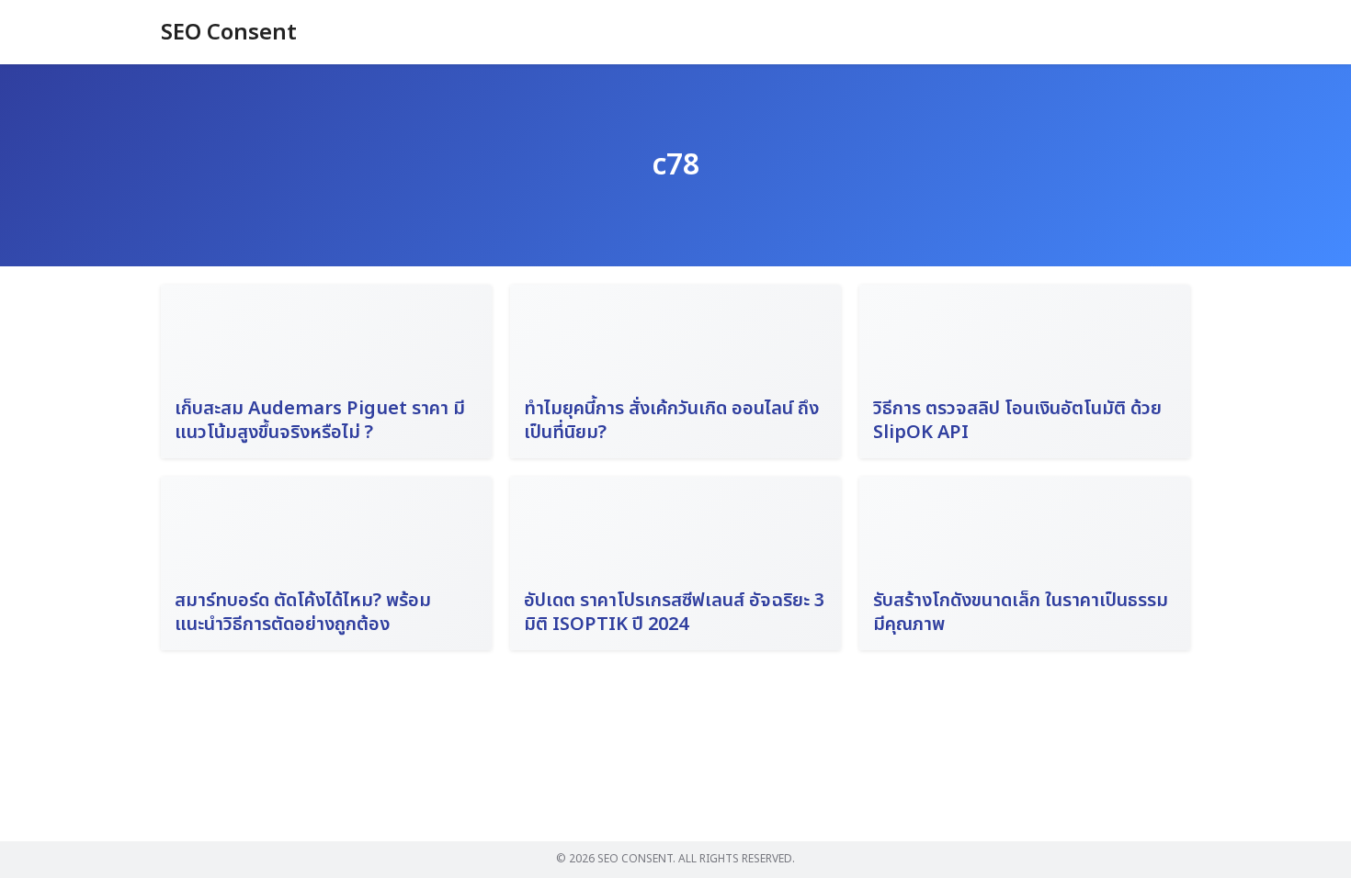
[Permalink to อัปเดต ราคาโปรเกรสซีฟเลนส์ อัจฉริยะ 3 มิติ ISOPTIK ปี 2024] (675, 563)
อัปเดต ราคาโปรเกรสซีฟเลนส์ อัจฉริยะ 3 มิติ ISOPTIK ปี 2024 (674, 612)
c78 (675, 165)
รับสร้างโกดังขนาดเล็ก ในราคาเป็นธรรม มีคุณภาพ (1020, 612)
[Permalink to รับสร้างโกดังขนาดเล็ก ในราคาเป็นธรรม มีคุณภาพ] (1024, 563)
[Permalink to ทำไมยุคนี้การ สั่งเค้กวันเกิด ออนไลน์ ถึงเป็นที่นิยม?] (675, 371)
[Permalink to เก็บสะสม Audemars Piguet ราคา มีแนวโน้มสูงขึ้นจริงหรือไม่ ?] (326, 371)
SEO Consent (229, 33)
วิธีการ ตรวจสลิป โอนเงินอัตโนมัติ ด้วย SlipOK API (1017, 420)
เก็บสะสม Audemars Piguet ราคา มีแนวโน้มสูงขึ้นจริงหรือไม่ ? (320, 420)
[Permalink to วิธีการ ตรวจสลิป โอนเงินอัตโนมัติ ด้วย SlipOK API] (1024, 371)
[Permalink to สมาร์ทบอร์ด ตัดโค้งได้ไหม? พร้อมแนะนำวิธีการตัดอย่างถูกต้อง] (326, 563)
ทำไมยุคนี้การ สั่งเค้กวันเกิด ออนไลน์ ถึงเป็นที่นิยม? (671, 420)
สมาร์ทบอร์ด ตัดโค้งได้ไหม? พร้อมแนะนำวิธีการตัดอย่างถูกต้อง (303, 612)
